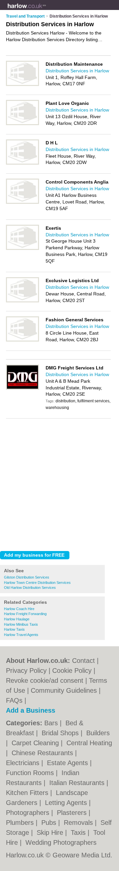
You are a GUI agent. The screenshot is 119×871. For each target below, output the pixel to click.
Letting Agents (67, 802)
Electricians (23, 762)
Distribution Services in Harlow (77, 70)
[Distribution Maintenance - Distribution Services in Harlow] (22, 84)
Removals (79, 822)
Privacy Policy (26, 670)
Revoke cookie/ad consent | (47, 680)
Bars (52, 723)
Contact (83, 660)
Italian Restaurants (77, 782)
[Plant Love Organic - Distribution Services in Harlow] (22, 123)
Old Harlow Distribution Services (30, 588)
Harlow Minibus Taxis (21, 624)
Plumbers (21, 822)
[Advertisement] (59, 483)
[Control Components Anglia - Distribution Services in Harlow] (22, 202)
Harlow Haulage (16, 619)
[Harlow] (46, 10)
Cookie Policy (72, 670)
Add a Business (30, 710)
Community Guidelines (64, 690)
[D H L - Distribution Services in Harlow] (22, 163)
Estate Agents (68, 762)
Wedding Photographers (61, 842)
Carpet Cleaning (36, 743)
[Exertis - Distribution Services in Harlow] (22, 248)
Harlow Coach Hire (19, 609)
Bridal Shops (61, 733)
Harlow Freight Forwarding (25, 614)
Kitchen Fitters (28, 792)
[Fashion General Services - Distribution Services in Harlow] (22, 340)
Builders (98, 733)
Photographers (28, 812)
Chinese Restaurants (43, 752)
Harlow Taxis (14, 629)
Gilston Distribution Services (26, 577)
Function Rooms (31, 772)
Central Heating (89, 743)
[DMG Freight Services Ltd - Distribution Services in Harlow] (22, 388)
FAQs (14, 700)
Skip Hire (51, 832)
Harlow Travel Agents (21, 635)
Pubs (49, 822)
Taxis (79, 832)
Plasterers (73, 812)
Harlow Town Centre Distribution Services (37, 583)
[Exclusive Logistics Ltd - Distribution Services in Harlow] (22, 301)
